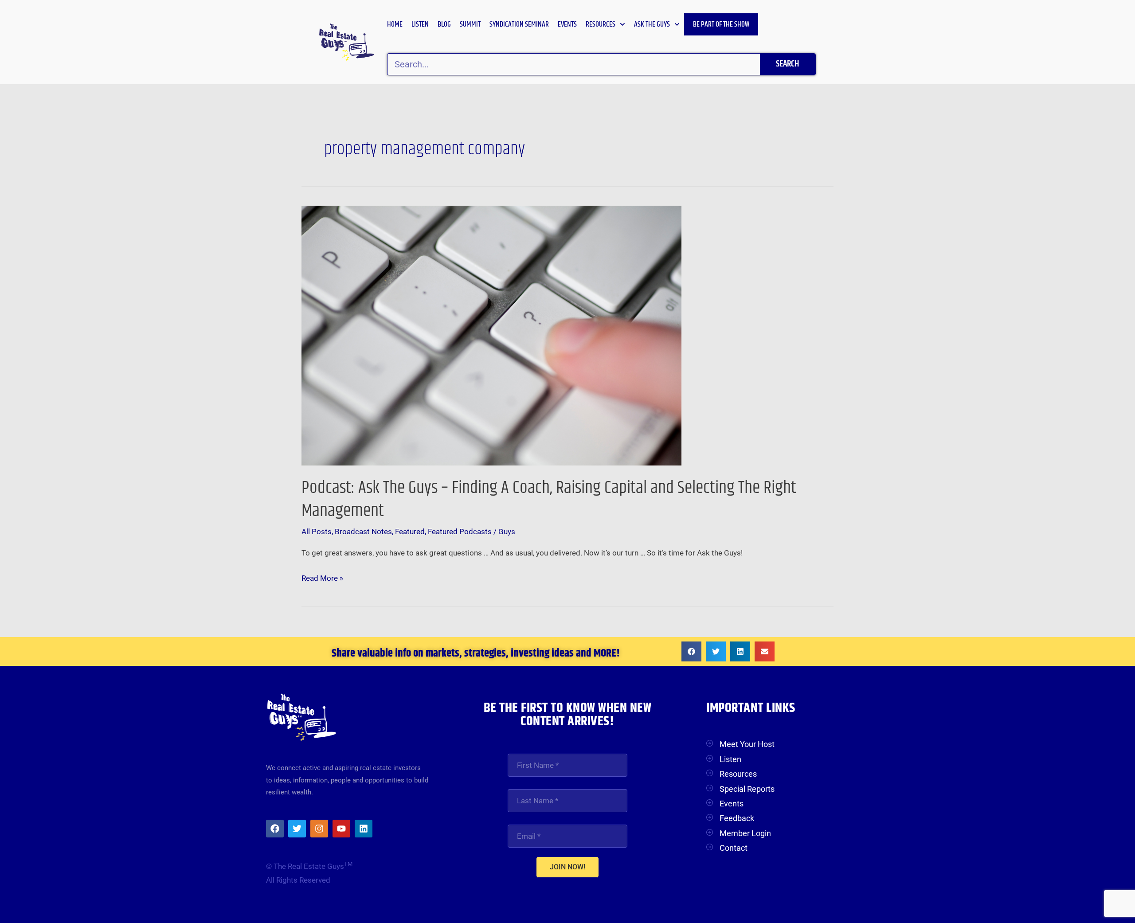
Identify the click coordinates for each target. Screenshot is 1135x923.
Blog (444, 24)
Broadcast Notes (363, 531)
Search (787, 64)
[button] (691, 651)
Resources (600, 24)
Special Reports (747, 789)
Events (567, 24)
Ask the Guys (652, 24)
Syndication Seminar (519, 24)
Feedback (737, 818)
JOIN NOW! (567, 867)
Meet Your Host (747, 744)
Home (395, 24)
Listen (420, 24)
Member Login (745, 833)
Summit (470, 24)
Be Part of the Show (721, 24)
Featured (410, 531)
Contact (734, 848)
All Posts (316, 531)
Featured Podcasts (460, 531)
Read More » (322, 577)
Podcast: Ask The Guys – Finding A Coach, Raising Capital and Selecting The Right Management (548, 499)
